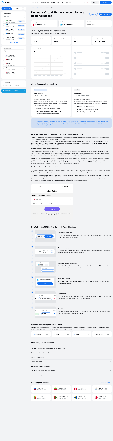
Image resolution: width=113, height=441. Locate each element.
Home (32, 7)
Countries (39, 7)
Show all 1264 (14, 42)
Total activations (38, 49)
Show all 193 (13, 77)
